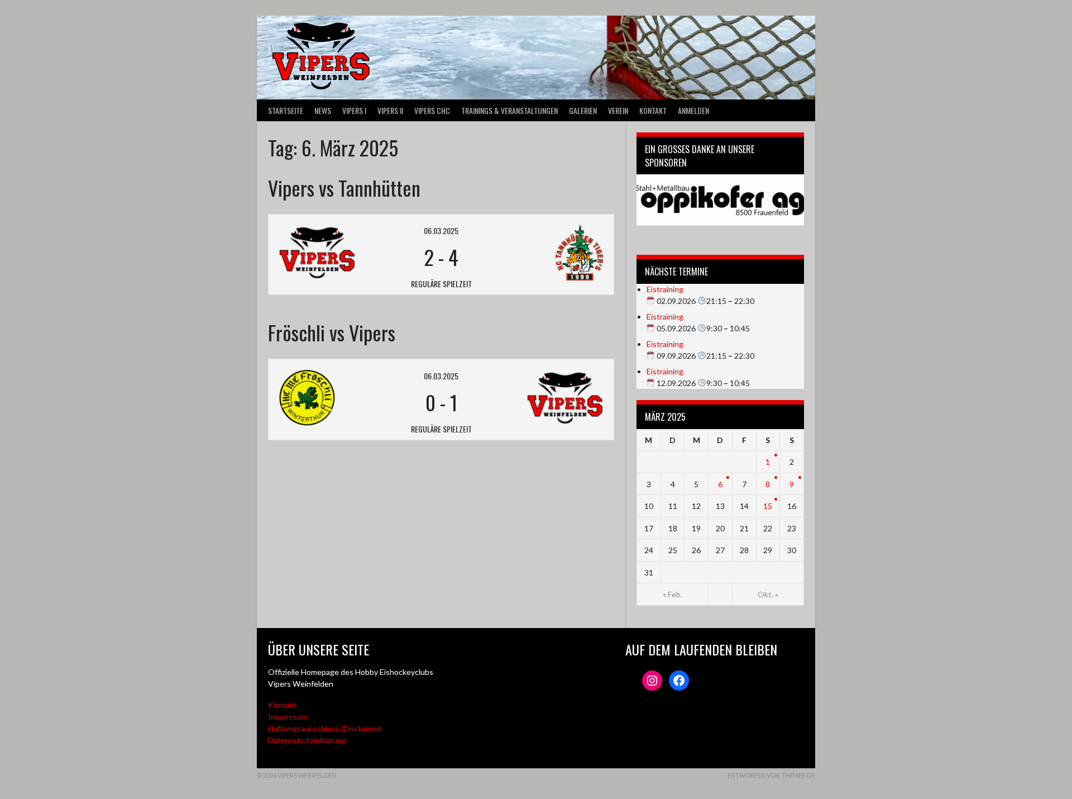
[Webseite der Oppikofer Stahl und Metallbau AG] (720, 200)
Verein (618, 110)
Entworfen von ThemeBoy (771, 775)
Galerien (583, 110)
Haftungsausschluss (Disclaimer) (324, 728)
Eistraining (665, 289)
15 (767, 506)
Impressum (287, 716)
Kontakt (653, 110)
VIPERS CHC (432, 110)
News (322, 110)
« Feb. (672, 594)
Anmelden (693, 110)
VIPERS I (354, 110)
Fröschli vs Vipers (331, 332)
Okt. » (768, 594)
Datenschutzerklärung (307, 740)
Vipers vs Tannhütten (344, 187)
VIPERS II (390, 110)
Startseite (285, 110)
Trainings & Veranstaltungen (509, 110)
